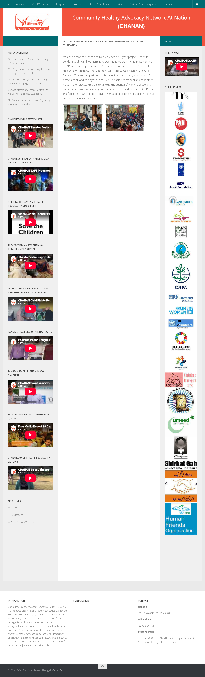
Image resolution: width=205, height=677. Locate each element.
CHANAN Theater (40, 4)
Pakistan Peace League (142, 4)
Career (14, 507)
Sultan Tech (58, 670)
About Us (20, 4)
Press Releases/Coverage (23, 522)
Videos (121, 4)
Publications (17, 514)
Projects (76, 4)
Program (60, 4)
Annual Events (104, 4)
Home (8, 4)
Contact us (166, 4)
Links (89, 4)
